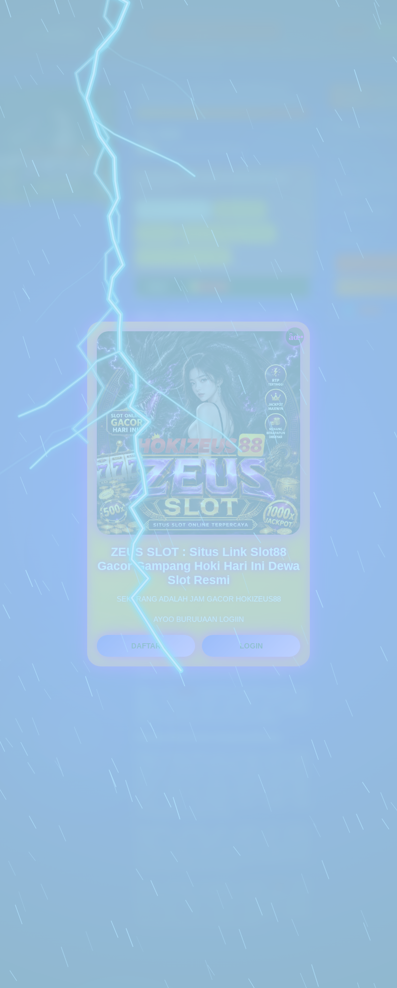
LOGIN (251, 646)
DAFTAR (146, 646)
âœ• (296, 336)
